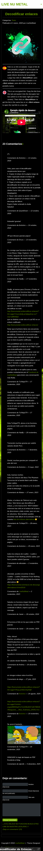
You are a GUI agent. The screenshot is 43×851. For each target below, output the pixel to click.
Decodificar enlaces (21, 14)
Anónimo (22, 694)
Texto (14, 20)
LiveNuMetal (23, 591)
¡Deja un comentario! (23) (12, 829)
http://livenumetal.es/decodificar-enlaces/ (22, 325)
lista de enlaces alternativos (23, 519)
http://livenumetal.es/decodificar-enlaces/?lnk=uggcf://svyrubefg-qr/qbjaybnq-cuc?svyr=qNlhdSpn (23, 314)
